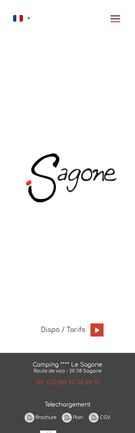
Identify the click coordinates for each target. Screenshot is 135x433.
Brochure (45, 417)
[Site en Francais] (22, 18)
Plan (77, 417)
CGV (104, 417)
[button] (115, 19)
